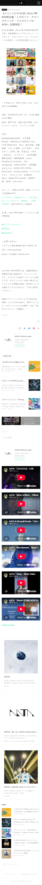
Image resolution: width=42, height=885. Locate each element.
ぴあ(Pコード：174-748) (25, 197)
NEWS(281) (6, 315)
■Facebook (7, 233)
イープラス (7, 197)
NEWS (4, 9)
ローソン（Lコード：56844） (15, 200)
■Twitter (6, 228)
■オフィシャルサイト (11, 224)
